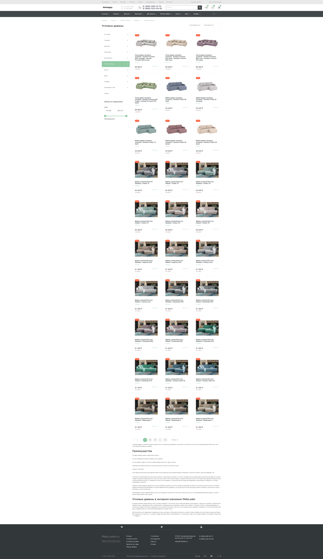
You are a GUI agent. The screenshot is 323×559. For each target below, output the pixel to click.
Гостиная (105, 13)
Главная (104, 20)
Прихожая (138, 13)
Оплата (114, 2)
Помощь (129, 536)
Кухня (178, 13)
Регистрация (217, 2)
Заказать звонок (196, 2)
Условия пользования (157, 556)
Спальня (116, 13)
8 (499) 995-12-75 (152, 6)
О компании (105, 2)
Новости (153, 541)
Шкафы (196, 13)
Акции (106, 93)
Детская (126, 13)
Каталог (113, 20)
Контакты (170, 2)
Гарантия (132, 2)
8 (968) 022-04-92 (152, 9)
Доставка (123, 2)
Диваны (137, 20)
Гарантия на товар (132, 544)
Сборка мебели (131, 547)
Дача (186, 13)
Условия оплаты (131, 539)
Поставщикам (155, 539)
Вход (210, 2)
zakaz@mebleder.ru (181, 541)
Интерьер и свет (109, 87)
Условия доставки (132, 541)
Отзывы (161, 2)
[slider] (105, 116)
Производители (150, 2)
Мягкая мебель (165, 13)
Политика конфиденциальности (137, 556)
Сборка (140, 2)
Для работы (151, 13)
